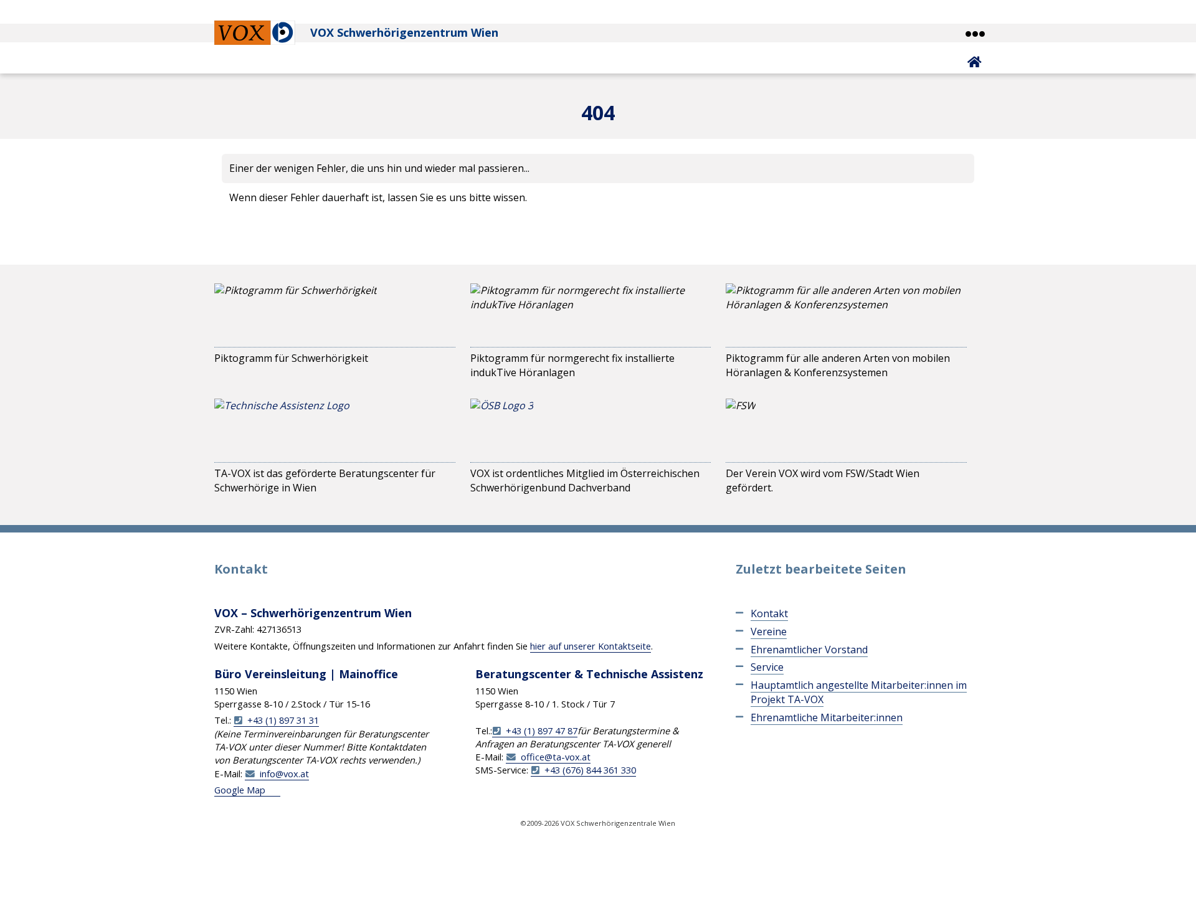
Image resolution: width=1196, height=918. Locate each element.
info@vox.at (284, 773)
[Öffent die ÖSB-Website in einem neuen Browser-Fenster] (501, 428)
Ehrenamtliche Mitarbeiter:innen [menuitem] (827, 717)
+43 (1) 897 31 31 (283, 720)
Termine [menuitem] (185, 251)
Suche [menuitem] (627, 251)
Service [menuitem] (767, 667)
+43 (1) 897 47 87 (541, 730)
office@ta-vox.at (556, 756)
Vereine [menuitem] (769, 631)
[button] (974, 33)
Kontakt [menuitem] (769, 613)
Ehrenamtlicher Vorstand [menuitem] (809, 649)
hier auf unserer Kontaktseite (590, 646)
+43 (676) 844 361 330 (590, 770)
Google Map (239, 789)
